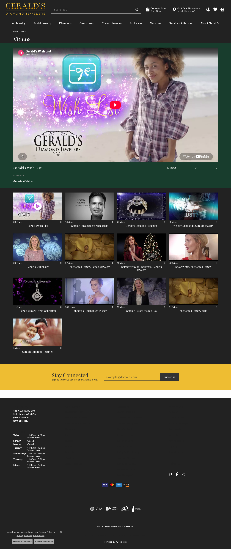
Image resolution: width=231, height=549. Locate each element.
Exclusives (136, 23)
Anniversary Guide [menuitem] (126, 469)
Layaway (173, 446)
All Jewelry (18, 23)
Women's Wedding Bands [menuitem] (77, 423)
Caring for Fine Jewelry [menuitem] (128, 452)
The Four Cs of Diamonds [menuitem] (129, 417)
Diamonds (65, 23)
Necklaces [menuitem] (70, 446)
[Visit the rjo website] (125, 509)
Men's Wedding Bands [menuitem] (76, 417)
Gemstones (87, 23)
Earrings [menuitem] (69, 440)
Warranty (173, 435)
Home (15, 31)
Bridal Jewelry (42, 23)
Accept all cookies (44, 541)
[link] (157, 9)
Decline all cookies (22, 541)
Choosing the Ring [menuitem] (126, 429)
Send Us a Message (178, 423)
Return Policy (87, 535)
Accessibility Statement (139, 535)
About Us (173, 411)
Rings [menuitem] (67, 435)
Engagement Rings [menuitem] (74, 411)
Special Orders (176, 452)
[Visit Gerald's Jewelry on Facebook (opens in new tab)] (177, 475)
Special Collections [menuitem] (74, 463)
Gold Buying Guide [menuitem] (126, 475)
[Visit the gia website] (96, 509)
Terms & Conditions (119, 535)
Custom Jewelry (112, 23)
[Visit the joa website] (136, 509)
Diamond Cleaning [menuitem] (126, 458)
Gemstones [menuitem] (70, 429)
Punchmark (121, 542)
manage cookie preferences (30, 535)
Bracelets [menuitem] (69, 452)
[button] (208, 9)
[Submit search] (137, 9)
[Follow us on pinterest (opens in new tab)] (170, 475)
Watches (155, 23)
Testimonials (175, 429)
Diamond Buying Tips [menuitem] (127, 423)
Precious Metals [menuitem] (124, 446)
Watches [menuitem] (69, 458)
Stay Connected (70, 375)
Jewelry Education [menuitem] (126, 411)
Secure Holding (176, 440)
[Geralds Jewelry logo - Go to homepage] (25, 9)
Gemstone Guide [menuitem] (125, 440)
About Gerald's (210, 23)
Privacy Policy (101, 535)
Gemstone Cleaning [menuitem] (126, 463)
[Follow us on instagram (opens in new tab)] (183, 475)
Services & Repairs (180, 23)
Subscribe (170, 376)
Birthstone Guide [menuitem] (125, 435)
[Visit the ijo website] (112, 509)
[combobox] (92, 9)
